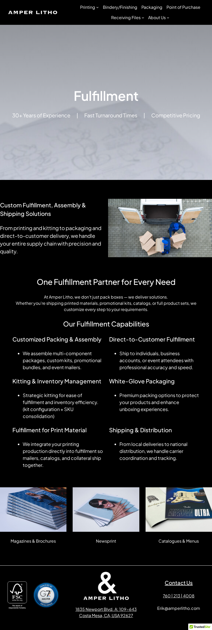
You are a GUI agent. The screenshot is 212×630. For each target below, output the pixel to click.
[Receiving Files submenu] (143, 17)
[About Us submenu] (168, 17)
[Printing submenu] (97, 7)
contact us (179, 582)
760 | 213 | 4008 (178, 595)
